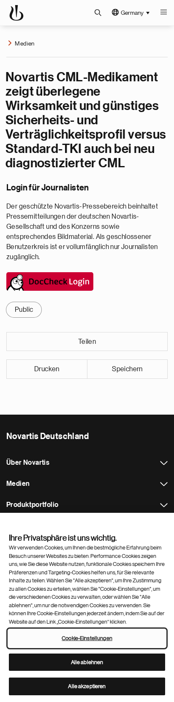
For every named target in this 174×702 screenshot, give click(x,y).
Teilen (87, 341)
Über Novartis (164, 463)
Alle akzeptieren (87, 686)
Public (24, 309)
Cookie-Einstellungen (87, 638)
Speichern (127, 369)
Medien (24, 43)
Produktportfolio (164, 505)
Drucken (47, 369)
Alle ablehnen (87, 662)
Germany (132, 13)
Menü (163, 12)
